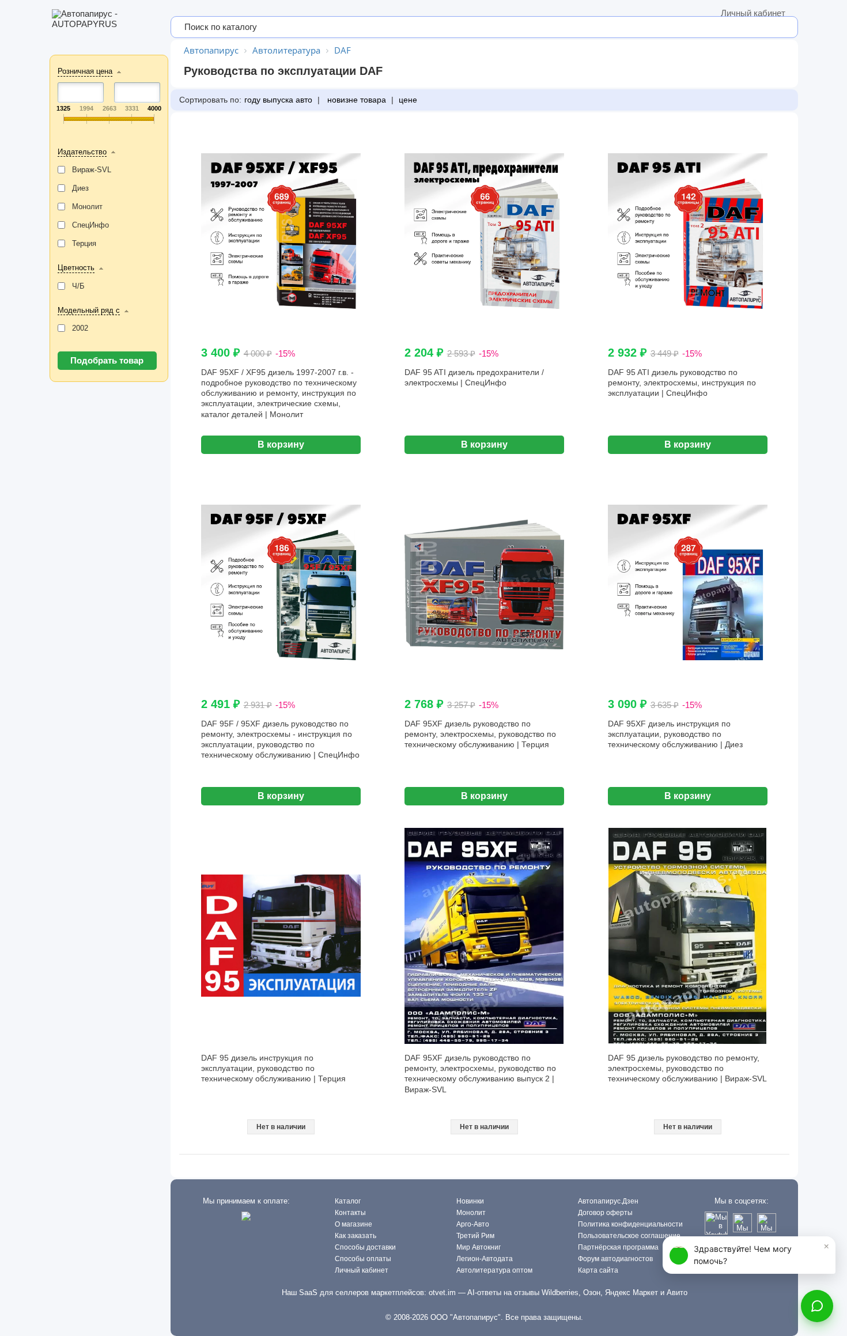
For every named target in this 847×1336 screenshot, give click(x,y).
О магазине (353, 1224)
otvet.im (442, 1292)
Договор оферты (605, 1213)
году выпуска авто (278, 99)
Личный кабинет (753, 13)
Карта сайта (598, 1270)
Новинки (470, 1201)
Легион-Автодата (484, 1259)
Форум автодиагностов (615, 1259)
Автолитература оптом (494, 1270)
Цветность (76, 267)
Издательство (82, 151)
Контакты (350, 1213)
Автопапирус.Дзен (608, 1201)
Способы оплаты (363, 1259)
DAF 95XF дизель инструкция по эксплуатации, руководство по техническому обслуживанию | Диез (675, 734)
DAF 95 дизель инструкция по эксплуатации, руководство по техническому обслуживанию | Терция (273, 1068)
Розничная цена (85, 71)
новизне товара (355, 99)
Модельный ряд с (89, 310)
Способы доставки (365, 1247)
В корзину (281, 444)
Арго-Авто (472, 1224)
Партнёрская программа (618, 1247)
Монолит (471, 1213)
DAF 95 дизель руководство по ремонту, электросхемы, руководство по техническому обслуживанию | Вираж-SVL (687, 1068)
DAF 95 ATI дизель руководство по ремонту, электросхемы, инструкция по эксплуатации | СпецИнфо (682, 383)
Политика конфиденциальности (630, 1224)
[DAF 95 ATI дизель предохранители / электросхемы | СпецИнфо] (484, 233)
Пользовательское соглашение (629, 1236)
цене (408, 99)
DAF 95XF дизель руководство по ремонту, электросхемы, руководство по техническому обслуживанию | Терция (480, 734)
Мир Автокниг (478, 1247)
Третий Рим (475, 1236)
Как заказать (355, 1236)
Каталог (348, 1201)
